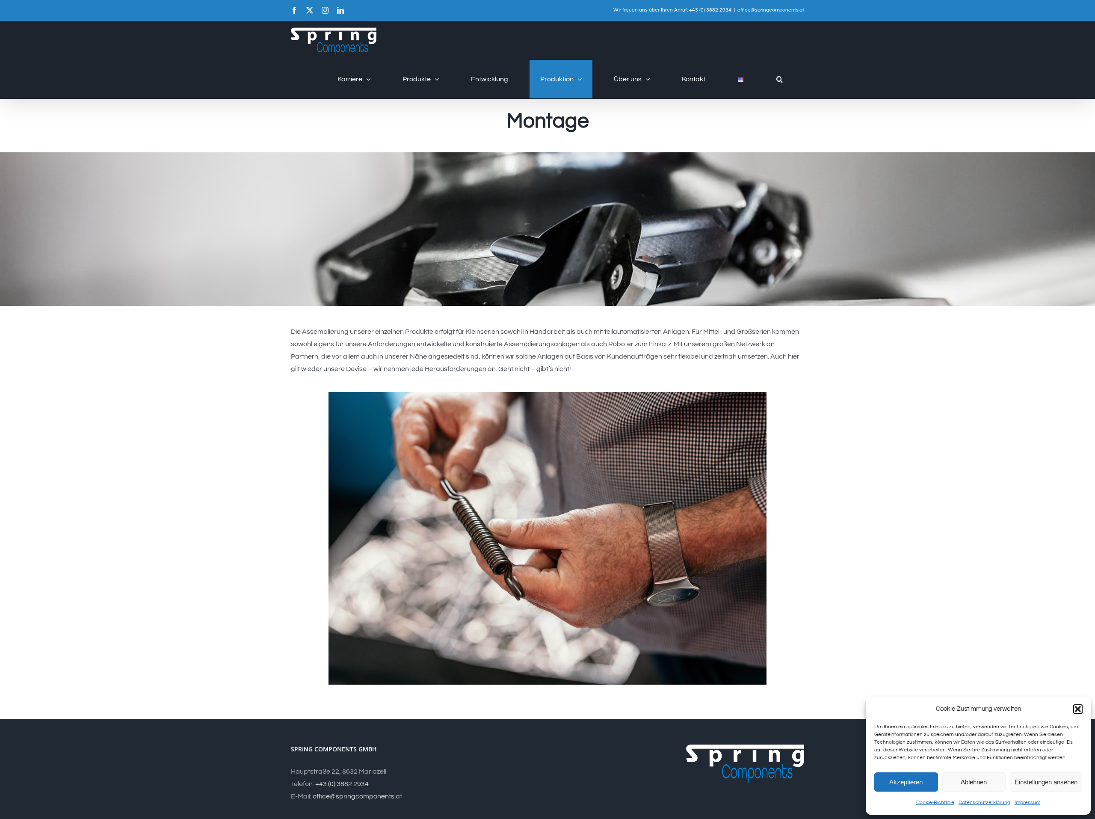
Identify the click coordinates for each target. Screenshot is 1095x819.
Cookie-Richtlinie (935, 802)
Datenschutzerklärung (984, 802)
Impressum (1027, 802)
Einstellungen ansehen (1046, 782)
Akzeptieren (906, 782)
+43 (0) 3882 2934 (342, 783)
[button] (1078, 709)
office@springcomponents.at (770, 10)
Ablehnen (974, 782)
